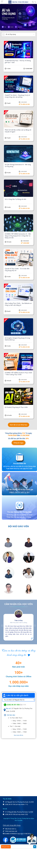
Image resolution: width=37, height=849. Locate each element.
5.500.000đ (26, 243)
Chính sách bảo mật (11, 831)
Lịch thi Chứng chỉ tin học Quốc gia (19, 489)
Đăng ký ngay (18, 443)
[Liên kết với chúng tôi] (6, 840)
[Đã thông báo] (19, 840)
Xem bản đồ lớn (18, 735)
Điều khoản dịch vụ (10, 829)
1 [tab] (18, 29)
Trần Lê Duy (18, 620)
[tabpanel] (18, 17)
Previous (1, 626)
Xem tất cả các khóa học (18, 425)
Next (36, 626)
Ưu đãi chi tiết (25, 104)
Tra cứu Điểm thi (19, 463)
